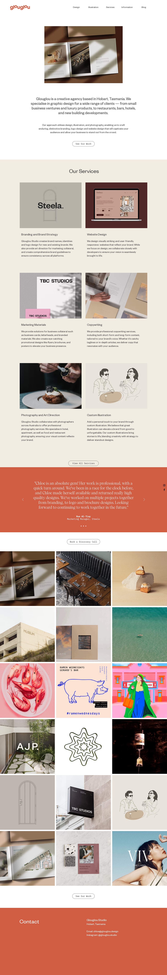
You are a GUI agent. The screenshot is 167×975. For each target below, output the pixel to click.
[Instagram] (164, 485)
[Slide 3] (86, 79)
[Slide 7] (77, 79)
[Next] (119, 54)
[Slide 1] (80, 79)
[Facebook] (164, 489)
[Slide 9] (92, 79)
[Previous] (48, 54)
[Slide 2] (68, 79)
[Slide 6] (98, 79)
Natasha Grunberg (83, 514)
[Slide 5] (95, 79)
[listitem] (51, 225)
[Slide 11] (89, 79)
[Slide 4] (71, 79)
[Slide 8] (74, 79)
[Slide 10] (83, 79)
